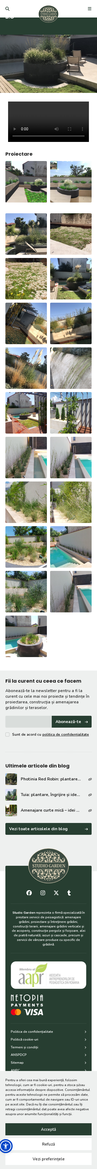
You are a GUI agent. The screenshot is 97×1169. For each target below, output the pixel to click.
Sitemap (17, 1062)
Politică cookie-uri (24, 1039)
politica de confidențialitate (65, 734)
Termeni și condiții (24, 1047)
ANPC (15, 1070)
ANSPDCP (19, 1055)
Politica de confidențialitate (32, 1032)
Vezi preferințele (49, 1159)
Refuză (48, 1144)
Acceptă (48, 1129)
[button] (5, 1146)
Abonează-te (68, 721)
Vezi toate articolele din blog (38, 829)
